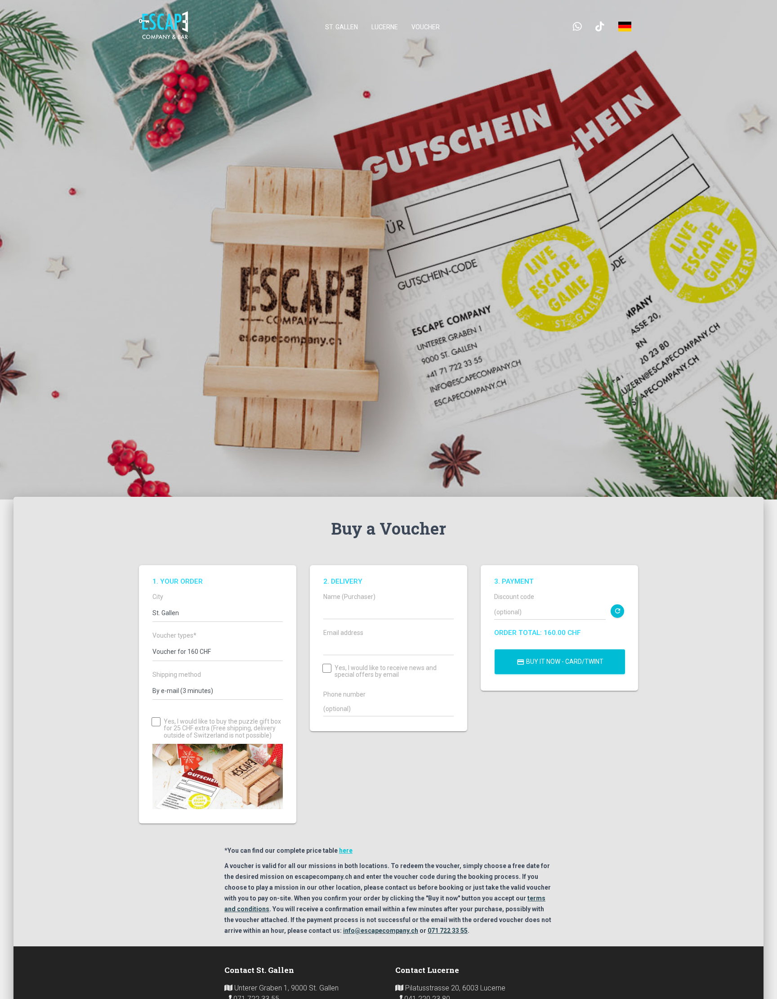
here (346, 850)
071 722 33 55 (448, 930)
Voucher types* (174, 635)
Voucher (425, 27)
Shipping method (176, 674)
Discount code (514, 597)
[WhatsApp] (577, 27)
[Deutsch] (624, 27)
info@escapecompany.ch (380, 930)
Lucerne (384, 27)
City (157, 597)
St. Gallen (341, 27)
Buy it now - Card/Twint (560, 662)
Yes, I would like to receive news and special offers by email (386, 671)
